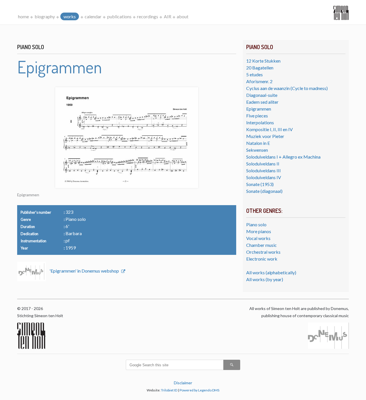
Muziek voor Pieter (265, 136)
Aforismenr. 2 (259, 81)
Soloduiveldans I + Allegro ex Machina (283, 156)
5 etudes (254, 74)
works (69, 16)
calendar (93, 16)
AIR (167, 16)
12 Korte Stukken (263, 60)
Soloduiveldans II (262, 163)
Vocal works (258, 238)
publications (119, 16)
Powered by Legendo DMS (199, 390)
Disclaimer (183, 382)
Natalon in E (258, 143)
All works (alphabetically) (271, 272)
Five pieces (257, 115)
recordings (147, 16)
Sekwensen (257, 150)
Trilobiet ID (169, 390)
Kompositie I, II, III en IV (269, 129)
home (23, 16)
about (182, 16)
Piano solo (256, 224)
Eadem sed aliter (262, 102)
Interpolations (260, 122)
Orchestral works (263, 252)
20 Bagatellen (259, 67)
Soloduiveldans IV (263, 177)
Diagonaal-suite (261, 95)
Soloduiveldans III (263, 170)
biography (45, 16)
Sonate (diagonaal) (264, 191)
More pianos (258, 231)
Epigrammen (258, 108)
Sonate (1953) (260, 184)
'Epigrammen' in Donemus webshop (84, 270)
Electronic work (261, 258)
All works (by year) (264, 279)
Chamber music (261, 245)
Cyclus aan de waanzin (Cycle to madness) (287, 88)
